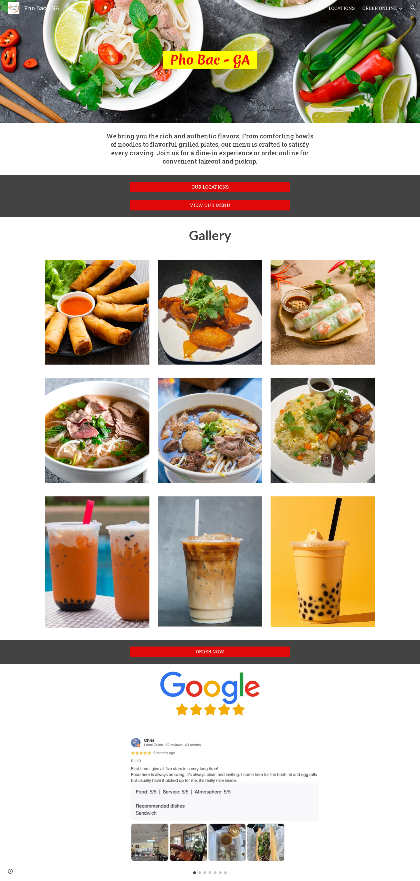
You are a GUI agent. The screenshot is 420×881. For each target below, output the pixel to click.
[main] (210, 61)
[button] (413, 8)
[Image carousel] (210, 804)
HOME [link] (313, 8)
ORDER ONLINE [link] (379, 8)
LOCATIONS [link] (342, 8)
